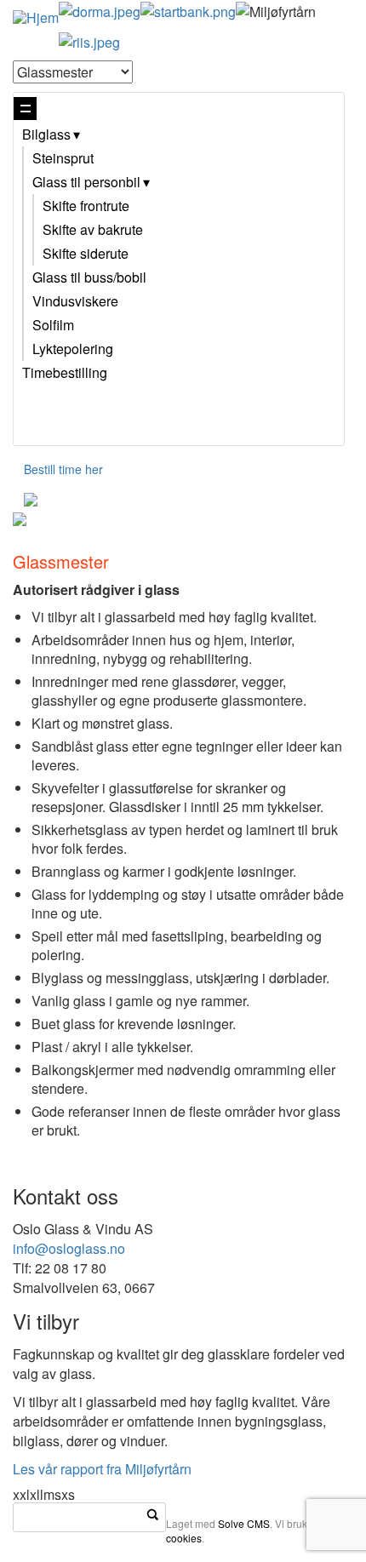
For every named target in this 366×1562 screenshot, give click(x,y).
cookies (184, 1538)
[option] (183, 519)
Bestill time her (63, 469)
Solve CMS (244, 1523)
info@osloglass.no (69, 1248)
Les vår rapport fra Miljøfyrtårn (102, 1469)
